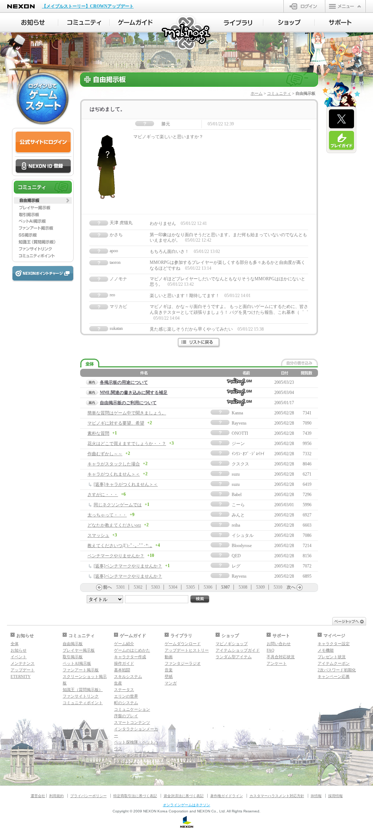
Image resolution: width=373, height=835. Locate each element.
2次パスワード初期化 (337, 670)
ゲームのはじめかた (132, 650)
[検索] (200, 599)
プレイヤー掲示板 (79, 650)
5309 (260, 587)
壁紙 (169, 676)
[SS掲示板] (43, 235)
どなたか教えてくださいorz (114, 525)
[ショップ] (289, 22)
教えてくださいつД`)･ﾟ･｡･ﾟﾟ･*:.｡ (119, 545)
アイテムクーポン (334, 663)
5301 (120, 587)
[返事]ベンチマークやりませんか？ (128, 566)
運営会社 (38, 796)
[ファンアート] (43, 228)
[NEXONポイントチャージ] (43, 274)
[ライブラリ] (237, 22)
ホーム (257, 93)
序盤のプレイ (126, 716)
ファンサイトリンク (81, 696)
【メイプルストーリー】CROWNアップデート (88, 6)
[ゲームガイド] (135, 22)
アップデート (23, 670)
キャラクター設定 (334, 643)
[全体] (89, 363)
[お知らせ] (32, 22)
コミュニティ (279, 93)
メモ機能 (326, 650)
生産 (118, 683)
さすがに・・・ (102, 494)
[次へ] (299, 587)
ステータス (124, 689)
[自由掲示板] (43, 200)
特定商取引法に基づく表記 (135, 796)
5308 (243, 587)
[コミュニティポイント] (43, 256)
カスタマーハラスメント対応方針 (277, 796)
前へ (107, 587)
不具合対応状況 (281, 657)
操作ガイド (124, 663)
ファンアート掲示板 (81, 670)
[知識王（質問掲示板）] (43, 242)
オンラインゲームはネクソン (186, 805)
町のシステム (126, 703)
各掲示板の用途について (124, 382)
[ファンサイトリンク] (43, 249)
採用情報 (335, 796)
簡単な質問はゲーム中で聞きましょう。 (126, 412)
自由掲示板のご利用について (128, 402)
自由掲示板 (73, 643)
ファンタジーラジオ (183, 663)
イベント (19, 657)
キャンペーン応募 (334, 676)
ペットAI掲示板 (77, 663)
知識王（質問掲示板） (83, 689)
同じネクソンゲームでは (118, 504)
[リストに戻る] (199, 343)
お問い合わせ (279, 643)
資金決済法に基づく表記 (184, 796)
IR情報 (316, 796)
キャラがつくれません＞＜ (113, 474)
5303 (155, 587)
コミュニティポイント (83, 703)
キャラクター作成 (130, 657)
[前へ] (99, 587)
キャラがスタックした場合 (113, 464)
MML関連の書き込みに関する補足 (134, 392)
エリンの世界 (126, 696)
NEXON (21, 6)
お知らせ (19, 650)
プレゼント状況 (332, 657)
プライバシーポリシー (88, 796)
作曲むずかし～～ (104, 453)
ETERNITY (21, 676)
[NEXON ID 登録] (43, 166)
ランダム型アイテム (234, 657)
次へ (291, 587)
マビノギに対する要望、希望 (115, 423)
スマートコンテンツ (132, 722)
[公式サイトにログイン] (43, 142)
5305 (190, 587)
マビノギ (187, 33)
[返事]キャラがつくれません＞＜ (126, 484)
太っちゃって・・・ (107, 515)
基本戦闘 (122, 670)
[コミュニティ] (84, 22)
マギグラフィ (126, 762)
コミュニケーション (132, 709)
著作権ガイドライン (226, 796)
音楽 (169, 670)
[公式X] (341, 119)
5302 (138, 587)
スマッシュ (98, 535)
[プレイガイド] (341, 140)
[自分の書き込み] (299, 362)
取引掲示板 (73, 657)
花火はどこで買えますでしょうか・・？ (126, 443)
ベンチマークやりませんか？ (115, 555)
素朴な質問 (98, 433)
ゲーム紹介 (124, 643)
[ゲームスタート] (43, 98)
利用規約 (56, 796)
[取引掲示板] (43, 214)
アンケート (277, 663)
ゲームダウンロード (183, 643)
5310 (278, 587)
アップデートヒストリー (187, 650)
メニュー (345, 6)
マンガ (171, 683)
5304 (173, 587)
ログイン (304, 6)
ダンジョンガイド (130, 755)
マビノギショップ (232, 643)
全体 (15, 643)
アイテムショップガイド (238, 650)
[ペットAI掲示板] (43, 221)
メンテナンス (23, 663)
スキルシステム (128, 676)
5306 (208, 587)
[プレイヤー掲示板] (43, 207)
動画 (169, 657)
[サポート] (340, 22)
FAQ (270, 650)
